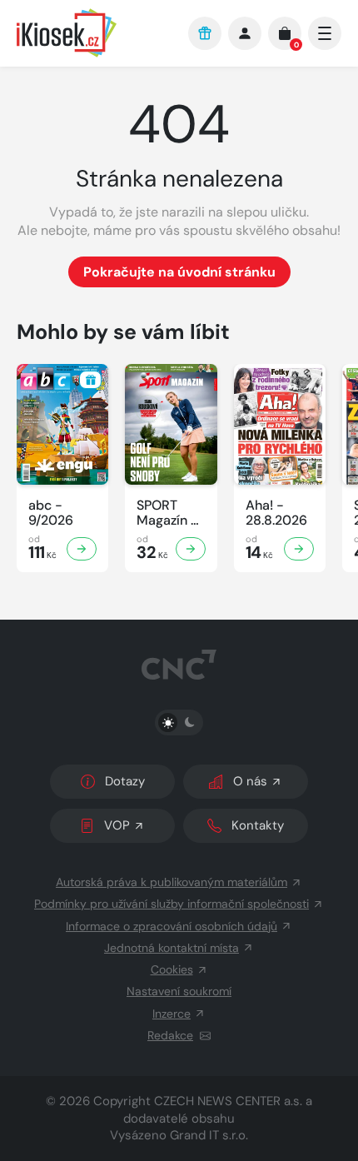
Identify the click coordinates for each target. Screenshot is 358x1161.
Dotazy (125, 781)
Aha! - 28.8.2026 (276, 513)
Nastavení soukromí (179, 991)
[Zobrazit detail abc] (82, 549)
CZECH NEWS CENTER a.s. (228, 1101)
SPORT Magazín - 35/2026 (167, 513)
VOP (117, 825)
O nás (250, 781)
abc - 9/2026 (50, 513)
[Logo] (94, 33)
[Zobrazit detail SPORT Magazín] (191, 549)
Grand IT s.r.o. (209, 1135)
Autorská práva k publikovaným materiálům (171, 881)
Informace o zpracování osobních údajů (171, 926)
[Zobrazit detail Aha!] (299, 549)
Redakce (170, 1035)
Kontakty (257, 825)
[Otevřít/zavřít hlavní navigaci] (324, 33)
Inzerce (171, 1013)
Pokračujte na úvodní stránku (179, 272)
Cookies (172, 969)
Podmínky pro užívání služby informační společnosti (171, 903)
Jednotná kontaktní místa (171, 947)
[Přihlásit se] (244, 33)
